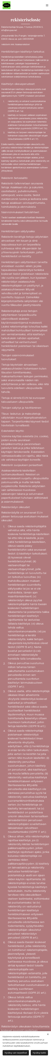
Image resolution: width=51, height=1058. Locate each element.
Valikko (47, 5)
